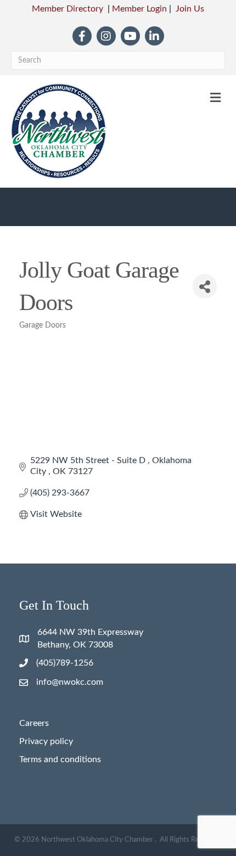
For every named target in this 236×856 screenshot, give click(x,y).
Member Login (139, 8)
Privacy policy (46, 741)
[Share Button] (205, 286)
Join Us (190, 8)
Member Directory (67, 8)
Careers (34, 723)
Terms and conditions (60, 759)
